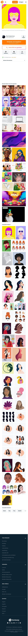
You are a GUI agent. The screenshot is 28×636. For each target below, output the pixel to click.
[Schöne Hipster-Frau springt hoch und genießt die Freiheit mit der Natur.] (7, 155)
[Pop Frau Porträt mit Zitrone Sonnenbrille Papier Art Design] (8, 311)
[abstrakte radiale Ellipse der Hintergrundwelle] (13, 175)
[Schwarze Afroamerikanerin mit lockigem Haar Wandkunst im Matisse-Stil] (6, 190)
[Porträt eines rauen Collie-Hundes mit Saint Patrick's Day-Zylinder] (13, 293)
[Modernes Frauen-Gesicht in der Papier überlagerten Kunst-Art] (6, 102)
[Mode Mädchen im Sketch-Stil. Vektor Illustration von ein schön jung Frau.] (18, 498)
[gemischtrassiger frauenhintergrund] (8, 163)
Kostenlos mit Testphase (14, 42)
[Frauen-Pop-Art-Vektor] (9, 204)
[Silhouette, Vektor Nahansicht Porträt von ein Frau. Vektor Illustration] (8, 526)
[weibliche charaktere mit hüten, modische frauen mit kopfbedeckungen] (8, 460)
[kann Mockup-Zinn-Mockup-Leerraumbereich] (7, 256)
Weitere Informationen (7, 60)
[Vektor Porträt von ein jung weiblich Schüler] (8, 601)
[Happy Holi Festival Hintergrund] (13, 277)
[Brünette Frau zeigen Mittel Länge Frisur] (8, 378)
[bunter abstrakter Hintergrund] (10, 112)
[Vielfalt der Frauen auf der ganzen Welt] (13, 90)
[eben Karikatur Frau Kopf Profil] (8, 428)
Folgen (23, 37)
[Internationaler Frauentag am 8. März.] (8, 265)
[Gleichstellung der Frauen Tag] (6, 122)
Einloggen (21, 2)
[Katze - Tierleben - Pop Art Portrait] (9, 227)
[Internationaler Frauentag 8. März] (9, 131)
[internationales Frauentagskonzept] (7, 217)
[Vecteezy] (2, 2)
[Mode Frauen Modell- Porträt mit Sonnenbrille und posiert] (10, 438)
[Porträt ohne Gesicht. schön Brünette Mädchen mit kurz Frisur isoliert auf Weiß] (17, 426)
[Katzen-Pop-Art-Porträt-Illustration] (7, 237)
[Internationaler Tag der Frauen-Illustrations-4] (9, 247)
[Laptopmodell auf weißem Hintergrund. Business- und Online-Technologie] (8, 147)
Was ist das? (14, 57)
